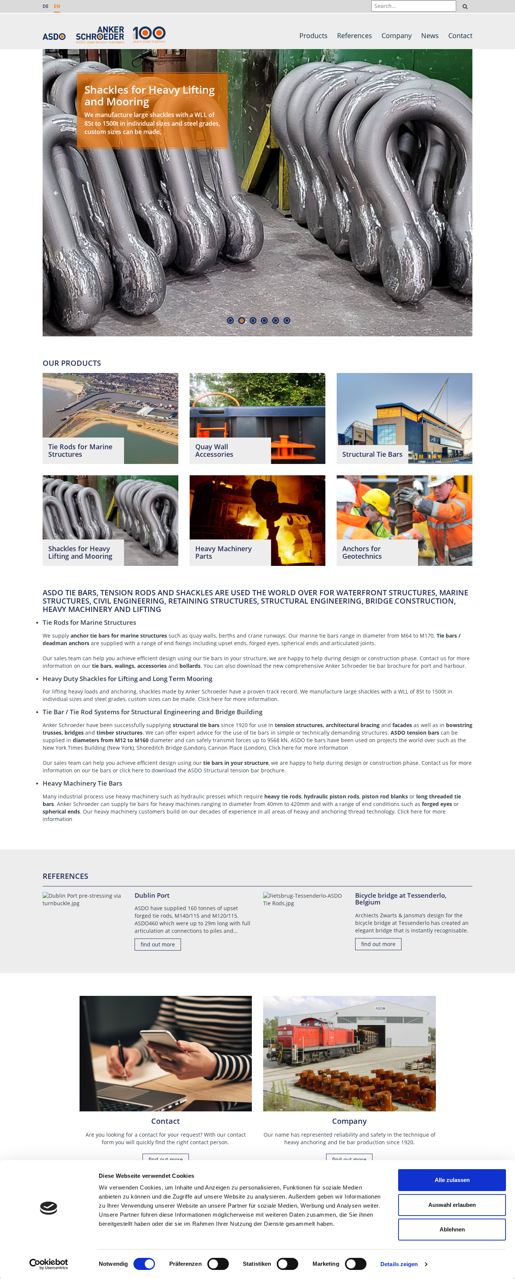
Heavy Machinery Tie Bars (82, 783)
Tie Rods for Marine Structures (89, 622)
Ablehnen (452, 1229)
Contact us (433, 658)
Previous (56, 193)
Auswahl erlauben (452, 1205)
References (354, 35)
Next (459, 193)
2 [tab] (241, 320)
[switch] (218, 1264)
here (288, 747)
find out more (158, 944)
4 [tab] (264, 320)
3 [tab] (253, 320)
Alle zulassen (452, 1180)
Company (397, 35)
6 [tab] (286, 320)
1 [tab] (230, 320)
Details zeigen (399, 1264)
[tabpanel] (257, 181)
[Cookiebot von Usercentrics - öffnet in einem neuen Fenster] (49, 1264)
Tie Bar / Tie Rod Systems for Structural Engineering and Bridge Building (152, 711)
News (430, 35)
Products (313, 35)
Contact (460, 35)
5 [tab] (275, 320)
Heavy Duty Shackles (74, 678)
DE (46, 6)
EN (57, 6)
